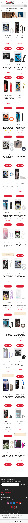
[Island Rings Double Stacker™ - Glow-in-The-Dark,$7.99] (8, 444)
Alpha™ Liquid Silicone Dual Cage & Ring (20, 365)
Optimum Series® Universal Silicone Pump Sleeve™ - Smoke (8, 425)
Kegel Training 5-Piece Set (20, 456)
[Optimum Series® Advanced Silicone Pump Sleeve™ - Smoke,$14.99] (20, 323)
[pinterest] (17, 503)
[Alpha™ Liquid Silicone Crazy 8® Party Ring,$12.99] (20, 264)
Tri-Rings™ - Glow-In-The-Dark (20, 245)
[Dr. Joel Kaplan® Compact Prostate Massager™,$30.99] (8, 323)
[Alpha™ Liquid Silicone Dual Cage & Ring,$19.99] (20, 354)
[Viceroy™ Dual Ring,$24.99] (20, 145)
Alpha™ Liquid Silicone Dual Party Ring (8, 39)
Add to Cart (8, 48)
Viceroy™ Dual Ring (20, 156)
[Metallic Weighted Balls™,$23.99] (20, 294)
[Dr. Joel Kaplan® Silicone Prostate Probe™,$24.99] (20, 116)
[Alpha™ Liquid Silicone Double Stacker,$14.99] (8, 145)
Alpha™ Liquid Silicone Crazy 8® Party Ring (20, 276)
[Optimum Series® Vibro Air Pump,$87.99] (20, 28)
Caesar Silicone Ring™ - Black (20, 425)
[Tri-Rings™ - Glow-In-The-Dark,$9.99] (20, 233)
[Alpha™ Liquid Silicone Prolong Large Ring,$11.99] (8, 116)
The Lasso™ (20, 97)
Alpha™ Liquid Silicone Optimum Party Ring (8, 186)
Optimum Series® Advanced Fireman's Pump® (8, 98)
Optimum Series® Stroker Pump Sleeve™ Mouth (20, 186)
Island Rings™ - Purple (8, 305)
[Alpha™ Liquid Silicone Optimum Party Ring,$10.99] (8, 174)
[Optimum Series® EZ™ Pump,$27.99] (8, 354)
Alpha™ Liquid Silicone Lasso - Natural (8, 276)
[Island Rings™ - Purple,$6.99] (8, 294)
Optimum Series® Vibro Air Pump (20, 39)
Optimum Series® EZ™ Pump (8, 365)
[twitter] (14, 503)
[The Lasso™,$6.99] (20, 86)
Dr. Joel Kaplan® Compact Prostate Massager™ (8, 335)
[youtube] (20, 503)
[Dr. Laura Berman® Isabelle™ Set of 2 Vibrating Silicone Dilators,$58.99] (8, 233)
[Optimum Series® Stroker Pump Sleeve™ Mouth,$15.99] (20, 174)
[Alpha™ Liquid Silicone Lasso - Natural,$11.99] (8, 264)
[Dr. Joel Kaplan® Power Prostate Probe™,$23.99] (8, 204)
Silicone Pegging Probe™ (20, 67)
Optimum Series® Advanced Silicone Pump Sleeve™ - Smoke (20, 335)
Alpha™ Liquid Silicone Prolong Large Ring (8, 128)
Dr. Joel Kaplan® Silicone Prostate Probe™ (20, 128)
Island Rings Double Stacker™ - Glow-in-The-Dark (8, 456)
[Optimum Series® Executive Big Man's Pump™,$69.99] (20, 385)
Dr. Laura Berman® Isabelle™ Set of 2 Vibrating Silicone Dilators (8, 246)
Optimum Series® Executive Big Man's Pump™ (20, 397)
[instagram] (8, 503)
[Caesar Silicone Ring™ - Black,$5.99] (20, 414)
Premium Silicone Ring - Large (20, 216)
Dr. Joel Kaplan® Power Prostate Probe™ (8, 216)
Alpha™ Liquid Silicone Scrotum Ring (8, 68)
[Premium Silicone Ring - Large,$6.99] (20, 204)
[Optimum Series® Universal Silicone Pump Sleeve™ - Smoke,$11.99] (8, 414)
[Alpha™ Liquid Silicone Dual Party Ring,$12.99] (8, 28)
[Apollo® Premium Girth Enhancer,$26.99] (8, 385)
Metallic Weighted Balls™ (20, 305)
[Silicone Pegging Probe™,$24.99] (20, 57)
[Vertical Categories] (1, 2)
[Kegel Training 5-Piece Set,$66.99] (20, 444)
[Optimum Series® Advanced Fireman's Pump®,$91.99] (8, 86)
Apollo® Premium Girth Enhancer (8, 397)
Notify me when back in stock (8, 254)
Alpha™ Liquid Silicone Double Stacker (8, 157)
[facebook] (11, 503)
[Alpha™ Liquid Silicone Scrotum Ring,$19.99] (8, 57)
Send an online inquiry (6, 492)
